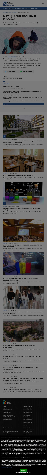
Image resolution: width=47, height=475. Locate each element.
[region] (23, 455)
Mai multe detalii (35, 442)
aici (10, 450)
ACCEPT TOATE (23, 470)
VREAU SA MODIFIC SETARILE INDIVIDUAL (23, 472)
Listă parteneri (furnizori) (6, 467)
